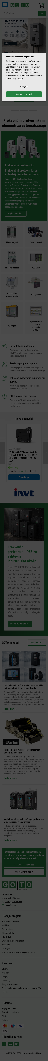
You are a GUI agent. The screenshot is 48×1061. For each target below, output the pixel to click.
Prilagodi (24, 86)
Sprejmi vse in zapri (24, 94)
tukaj (21, 78)
